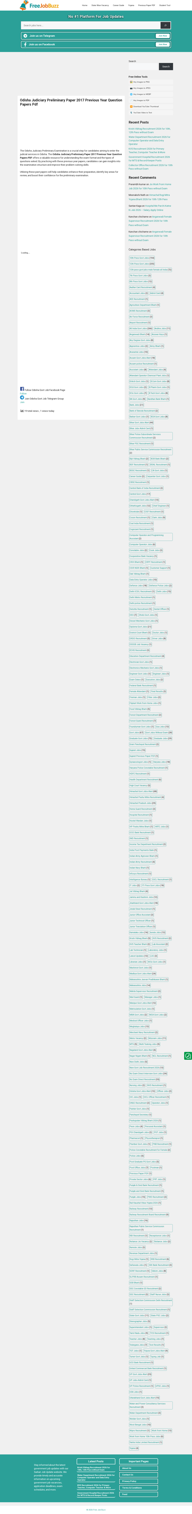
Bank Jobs (134, 405)
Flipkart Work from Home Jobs (144, 703)
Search (132, 61)
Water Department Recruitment (144, 1413)
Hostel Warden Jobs (139, 821)
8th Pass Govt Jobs (139, 281)
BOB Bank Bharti (158, 459)
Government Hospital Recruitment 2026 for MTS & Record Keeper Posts (95, 1494)
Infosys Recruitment (139, 873)
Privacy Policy (129, 1481)
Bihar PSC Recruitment (140, 443)
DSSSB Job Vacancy (139, 644)
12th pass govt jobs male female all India (148, 269)
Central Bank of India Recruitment (145, 488)
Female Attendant (138, 691)
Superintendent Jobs (139, 1327)
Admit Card (155, 293)
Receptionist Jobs (158, 1235)
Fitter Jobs (152, 697)
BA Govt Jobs (136, 399)
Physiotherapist (152, 1138)
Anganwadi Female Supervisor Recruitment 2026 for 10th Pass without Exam (150, 221)
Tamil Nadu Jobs (137, 1333)
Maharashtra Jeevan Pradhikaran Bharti (147, 979)
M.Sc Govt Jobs (155, 962)
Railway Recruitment (139, 1209)
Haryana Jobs (159, 762)
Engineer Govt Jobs (138, 674)
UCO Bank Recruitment (140, 1362)
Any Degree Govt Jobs (140, 340)
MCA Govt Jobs (156, 1015)
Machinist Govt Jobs (139, 967)
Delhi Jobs (162, 591)
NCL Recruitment (160, 1056)
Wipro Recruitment (138, 1430)
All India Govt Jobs (138, 328)
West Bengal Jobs (138, 1424)
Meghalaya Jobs (137, 1026)
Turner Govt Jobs (137, 1356)
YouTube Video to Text (141, 113)
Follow (23, 393)
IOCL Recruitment (160, 879)
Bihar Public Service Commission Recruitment (150, 449)
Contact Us (127, 1475)
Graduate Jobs (160, 738)
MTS (132, 1044)
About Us (126, 1468)
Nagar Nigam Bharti (138, 1056)
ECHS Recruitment (138, 650)
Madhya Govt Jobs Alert (141, 973)
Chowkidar (134, 511)
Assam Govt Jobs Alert (140, 358)
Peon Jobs (135, 1126)
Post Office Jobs (137, 1167)
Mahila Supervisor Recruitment (144, 991)
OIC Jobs (134, 1097)
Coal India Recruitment (140, 523)
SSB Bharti (134, 1282)
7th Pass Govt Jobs (139, 275)
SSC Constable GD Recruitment (144, 1288)
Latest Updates (137, 956)
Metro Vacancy (136, 1038)
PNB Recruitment (160, 1144)
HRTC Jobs (160, 826)
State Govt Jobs (137, 1315)
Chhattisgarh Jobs (138, 506)
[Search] (165, 25)
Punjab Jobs (135, 1197)
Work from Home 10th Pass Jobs (145, 1436)
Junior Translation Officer (141, 926)
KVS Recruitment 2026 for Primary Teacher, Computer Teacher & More (94, 1486)
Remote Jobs (136, 1247)
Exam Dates (135, 679)
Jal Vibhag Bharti (137, 891)
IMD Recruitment (137, 838)
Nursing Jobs (136, 1085)
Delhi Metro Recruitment (141, 597)
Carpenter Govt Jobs (156, 476)
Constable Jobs (137, 550)
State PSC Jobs (158, 1315)
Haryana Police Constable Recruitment (147, 768)
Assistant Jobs (137, 369)
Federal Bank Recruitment (141, 685)
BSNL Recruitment (158, 464)
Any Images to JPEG (140, 88)
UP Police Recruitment (140, 1386)
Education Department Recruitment (145, 656)
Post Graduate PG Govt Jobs (143, 1161)
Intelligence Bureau (138, 879)
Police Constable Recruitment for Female (148, 1150)
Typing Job (155, 1356)
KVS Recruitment (160, 938)
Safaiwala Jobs (137, 1265)
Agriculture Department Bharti (143, 305)
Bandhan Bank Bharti (156, 399)
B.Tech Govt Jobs (157, 393)
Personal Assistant (153, 1126)
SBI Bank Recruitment (159, 1265)
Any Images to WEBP (140, 94)
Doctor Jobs (158, 632)
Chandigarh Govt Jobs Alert (142, 500)
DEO (132, 615)
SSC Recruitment (137, 1294)
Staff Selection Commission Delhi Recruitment (151, 1300)
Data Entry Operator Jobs (141, 579)
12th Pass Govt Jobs (139, 264)
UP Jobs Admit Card (139, 1380)
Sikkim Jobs (157, 1271)
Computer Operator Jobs (141, 544)
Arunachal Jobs (137, 352)
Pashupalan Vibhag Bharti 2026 (144, 1120)
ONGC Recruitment (138, 1103)
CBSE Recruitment (138, 482)
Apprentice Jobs (137, 346)
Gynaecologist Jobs (139, 762)
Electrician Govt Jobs (139, 662)
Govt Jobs (134, 732)
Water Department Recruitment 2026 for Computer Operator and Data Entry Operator (149, 140)
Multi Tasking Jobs (148, 1044)
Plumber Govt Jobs (138, 1144)
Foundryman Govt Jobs (140, 726)
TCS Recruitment (157, 1333)
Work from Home (159, 1430)
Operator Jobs (158, 1103)
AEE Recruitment (137, 299)
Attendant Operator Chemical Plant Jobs (148, 375)
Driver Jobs (157, 638)
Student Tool (164, 5)
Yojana (131, 5)
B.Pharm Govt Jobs (157, 387)
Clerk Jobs (157, 517)
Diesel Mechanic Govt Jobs (142, 621)
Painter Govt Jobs (138, 1109)
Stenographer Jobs (138, 1321)
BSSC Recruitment (138, 470)
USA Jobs (134, 1392)
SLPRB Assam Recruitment (142, 1277)
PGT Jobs (158, 1132)
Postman (154, 1167)
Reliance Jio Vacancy (139, 1241)
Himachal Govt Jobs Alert (141, 791)
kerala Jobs (155, 932)
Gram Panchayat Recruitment (143, 744)
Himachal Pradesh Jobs (140, 803)
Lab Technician (136, 950)
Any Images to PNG (140, 82)
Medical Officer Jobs (139, 1020)
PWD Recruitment (155, 1197)
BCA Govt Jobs (158, 416)
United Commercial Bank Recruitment (146, 1368)
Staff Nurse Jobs (158, 1294)
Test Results (155, 1345)
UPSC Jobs (161, 1386)
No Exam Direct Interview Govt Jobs (146, 1073)
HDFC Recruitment (138, 773)
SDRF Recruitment (138, 1271)
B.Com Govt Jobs (158, 381)
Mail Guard (134, 997)
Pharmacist (135, 1138)
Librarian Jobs (136, 962)
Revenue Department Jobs (142, 1253)
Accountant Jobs (137, 293)
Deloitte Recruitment (139, 609)
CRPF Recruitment (153, 562)
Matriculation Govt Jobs (140, 1009)
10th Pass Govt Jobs (139, 258)
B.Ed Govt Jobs (137, 387)
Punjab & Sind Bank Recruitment (144, 1185)
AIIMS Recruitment (138, 311)
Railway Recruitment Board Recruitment (147, 1214)
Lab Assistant (158, 944)
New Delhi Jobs (137, 1062)
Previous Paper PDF (146, 5)
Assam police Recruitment (142, 364)
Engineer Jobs (159, 674)
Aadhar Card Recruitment (141, 287)
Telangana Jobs (137, 1345)
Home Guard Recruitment (141, 809)
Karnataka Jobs (137, 932)
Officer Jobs (162, 1091)
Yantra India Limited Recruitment (144, 1442)
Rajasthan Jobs (137, 1220)
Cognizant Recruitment (140, 529)
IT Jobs (133, 885)
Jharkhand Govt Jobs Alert (142, 903)
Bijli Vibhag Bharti (137, 459)
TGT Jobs (134, 1351)
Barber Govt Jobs (138, 416)
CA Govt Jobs (158, 470)
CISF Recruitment (152, 511)
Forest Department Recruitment (144, 715)
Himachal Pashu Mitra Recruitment (145, 797)
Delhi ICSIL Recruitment (140, 591)
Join (22, 402)
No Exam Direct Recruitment (142, 1079)
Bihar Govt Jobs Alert (139, 422)
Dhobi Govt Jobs (146, 615)
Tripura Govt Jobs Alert (154, 1351)
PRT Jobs (157, 1179)
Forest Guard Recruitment (141, 721)
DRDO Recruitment (138, 638)
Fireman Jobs (136, 697)
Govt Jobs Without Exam (157, 732)
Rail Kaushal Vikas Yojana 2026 (144, 1203)
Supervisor (159, 1327)
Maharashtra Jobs (138, 985)
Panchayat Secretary (139, 1114)
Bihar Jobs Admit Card (140, 428)
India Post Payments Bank (142, 850)
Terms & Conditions (132, 1488)
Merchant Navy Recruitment (142, 1032)
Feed (124, 1494)
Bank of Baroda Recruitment (142, 411)
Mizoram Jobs (155, 1038)
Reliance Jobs (160, 1241)
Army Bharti (155, 346)
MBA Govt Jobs (137, 1015)
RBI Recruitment (137, 1235)
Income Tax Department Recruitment (146, 844)
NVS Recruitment (155, 1085)
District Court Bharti (138, 632)
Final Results (157, 691)
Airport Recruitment (138, 322)
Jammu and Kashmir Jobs (141, 897)
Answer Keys (158, 334)
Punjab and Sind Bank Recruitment (145, 1191)
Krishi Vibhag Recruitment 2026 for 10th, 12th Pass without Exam (93, 1468)
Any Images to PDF (139, 100)
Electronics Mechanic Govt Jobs (144, 668)
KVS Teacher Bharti (138, 944)
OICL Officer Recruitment (155, 1097)
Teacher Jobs (136, 1339)
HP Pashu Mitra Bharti (140, 826)
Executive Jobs (153, 679)
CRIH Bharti (135, 562)
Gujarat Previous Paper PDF (142, 756)
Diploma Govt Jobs (138, 627)
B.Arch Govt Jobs (137, 381)
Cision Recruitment (138, 517)
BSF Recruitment (137, 464)
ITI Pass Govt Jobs (151, 885)
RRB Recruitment (158, 1259)
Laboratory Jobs (155, 950)
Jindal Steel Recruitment (141, 909)
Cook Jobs (154, 550)
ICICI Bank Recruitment (140, 832)
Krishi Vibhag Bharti (138, 938)
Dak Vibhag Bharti (138, 574)
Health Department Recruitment (144, 779)
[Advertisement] (71, 76)
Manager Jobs (151, 997)
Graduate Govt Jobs (139, 738)
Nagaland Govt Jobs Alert (141, 1050)
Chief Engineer (159, 506)
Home (84, 5)
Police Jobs (135, 1156)
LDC (152, 956)
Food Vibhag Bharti (138, 709)
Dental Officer (160, 609)
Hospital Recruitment (139, 815)
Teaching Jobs (154, 1339)
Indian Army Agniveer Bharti (142, 856)
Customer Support (158, 568)
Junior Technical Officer (140, 920)
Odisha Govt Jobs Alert (140, 1091)
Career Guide (118, 5)
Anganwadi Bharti (137, 334)
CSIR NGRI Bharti (137, 568)
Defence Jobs (136, 585)
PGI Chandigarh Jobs (139, 1132)
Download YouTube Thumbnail (144, 106)
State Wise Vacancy (100, 5)
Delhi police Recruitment (141, 603)
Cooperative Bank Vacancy (142, 556)
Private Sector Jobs (139, 1179)
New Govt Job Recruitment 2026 (144, 1067)
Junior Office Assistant (140, 915)
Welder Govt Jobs (138, 1419)
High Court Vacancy (138, 785)
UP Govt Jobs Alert (138, 1374)
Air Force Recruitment (139, 316)
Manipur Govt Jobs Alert (141, 1003)
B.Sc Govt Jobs (137, 393)
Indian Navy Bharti (138, 868)
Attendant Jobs (156, 369)
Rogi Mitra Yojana (137, 1259)
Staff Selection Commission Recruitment (148, 1309)
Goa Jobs (160, 726)
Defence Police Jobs (159, 585)
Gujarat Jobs (135, 750)
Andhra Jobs (160, 328)
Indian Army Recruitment (141, 862)
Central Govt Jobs (138, 494)
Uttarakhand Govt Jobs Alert (142, 1398)
